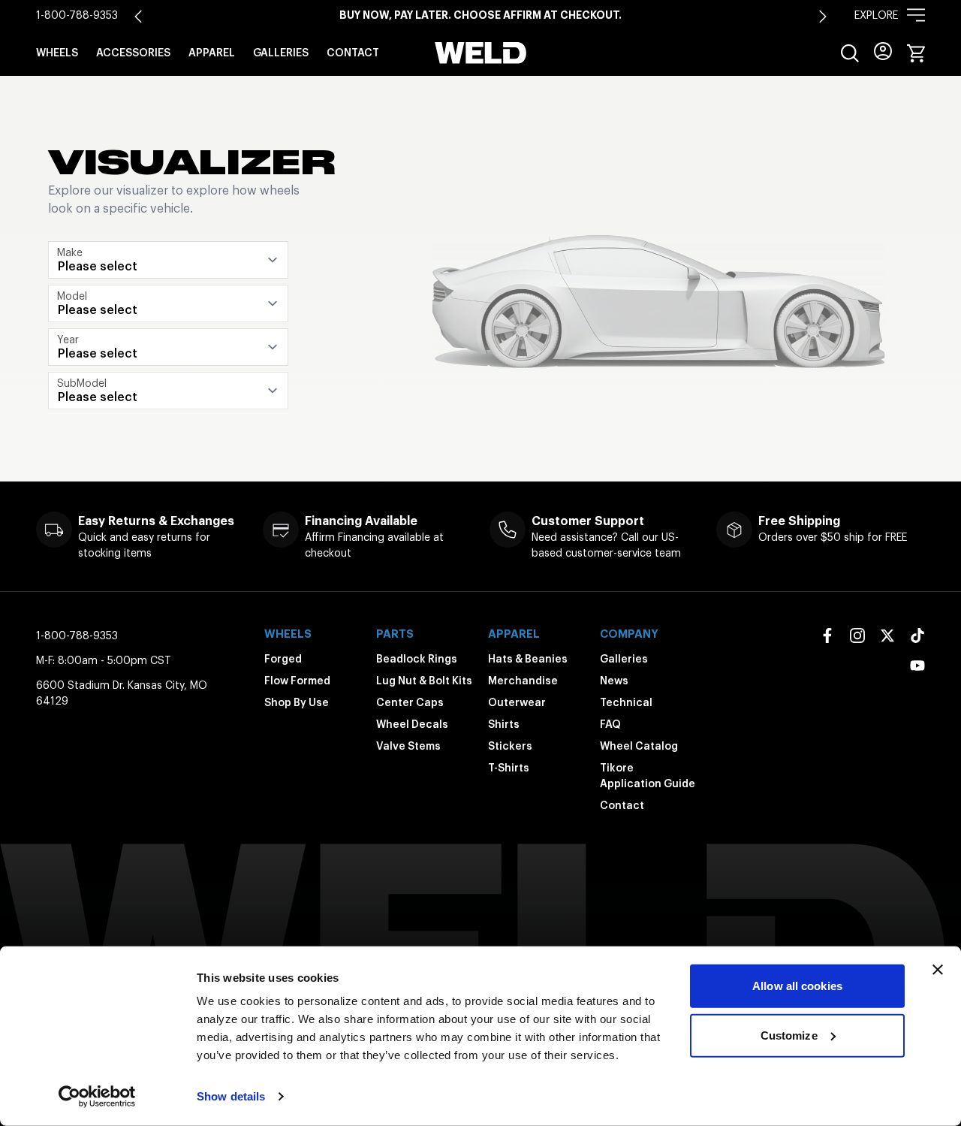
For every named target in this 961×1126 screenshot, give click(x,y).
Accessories (133, 52)
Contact (353, 52)
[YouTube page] (917, 665)
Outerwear (517, 702)
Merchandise (523, 680)
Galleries (281, 52)
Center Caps (410, 702)
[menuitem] (850, 53)
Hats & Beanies (528, 659)
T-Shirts (508, 767)
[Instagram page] (857, 635)
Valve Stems (408, 746)
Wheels (57, 52)
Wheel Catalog (639, 746)
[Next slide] (823, 17)
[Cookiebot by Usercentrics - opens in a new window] (97, 1096)
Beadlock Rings (416, 659)
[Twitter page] (887, 635)
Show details (231, 1096)
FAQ (610, 724)
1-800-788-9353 (77, 15)
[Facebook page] (827, 635)
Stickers (510, 746)
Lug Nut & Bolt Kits (424, 680)
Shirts (504, 724)
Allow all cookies (797, 986)
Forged (283, 659)
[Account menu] (883, 51)
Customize (789, 1034)
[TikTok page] (917, 635)
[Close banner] (937, 969)
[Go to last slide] (138, 17)
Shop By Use (296, 702)
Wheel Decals (412, 724)
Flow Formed (297, 680)
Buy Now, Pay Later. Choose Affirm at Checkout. (480, 15)
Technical (626, 702)
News (614, 680)
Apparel (211, 52)
